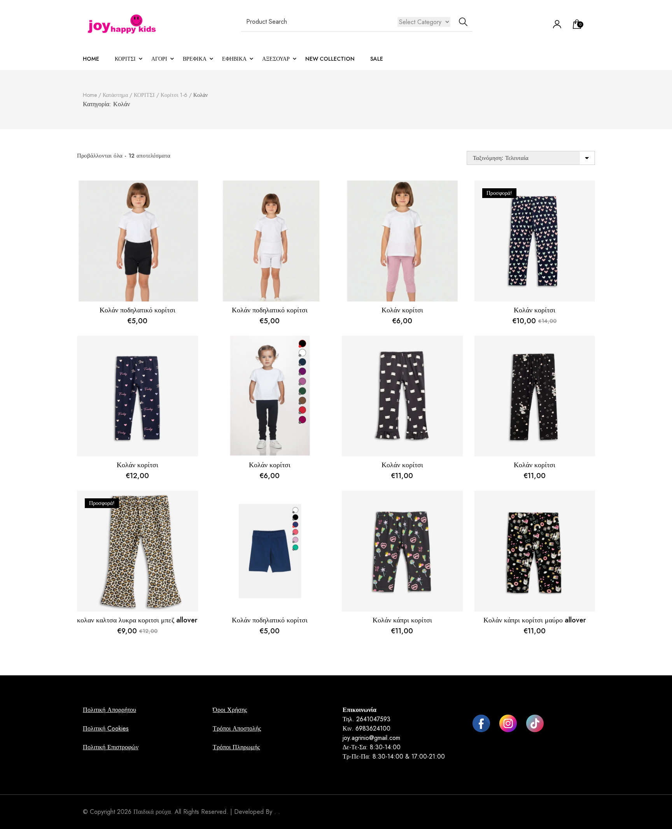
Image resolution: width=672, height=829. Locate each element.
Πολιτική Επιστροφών (110, 747)
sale (376, 59)
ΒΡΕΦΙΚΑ (194, 59)
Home (91, 59)
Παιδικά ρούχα (152, 811)
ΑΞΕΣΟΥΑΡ (276, 59)
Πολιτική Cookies (106, 728)
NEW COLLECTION (330, 59)
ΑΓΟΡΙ (159, 59)
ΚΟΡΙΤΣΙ (125, 59)
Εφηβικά (234, 59)
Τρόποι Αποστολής (237, 728)
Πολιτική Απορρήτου (109, 709)
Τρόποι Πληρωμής (236, 747)
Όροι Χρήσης (230, 709)
